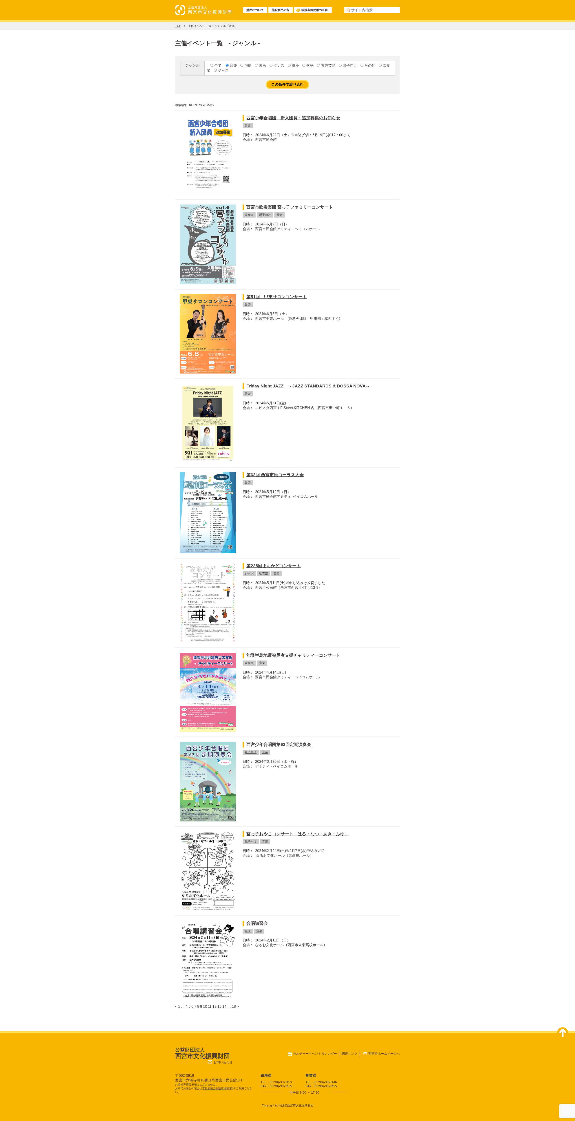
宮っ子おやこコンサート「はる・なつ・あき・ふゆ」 (297, 834)
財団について (255, 10)
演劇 (248, 65)
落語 (310, 65)
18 (234, 1006)
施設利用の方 (280, 10)
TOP (178, 26)
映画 (262, 65)
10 (205, 1006)
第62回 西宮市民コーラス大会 (275, 474)
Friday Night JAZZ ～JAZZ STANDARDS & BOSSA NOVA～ (308, 386)
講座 (295, 65)
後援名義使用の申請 (314, 10)
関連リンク (349, 1053)
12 (214, 1006)
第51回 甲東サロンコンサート (276, 296)
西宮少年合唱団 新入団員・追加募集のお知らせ (293, 118)
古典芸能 (328, 65)
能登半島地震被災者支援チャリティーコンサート (293, 655)
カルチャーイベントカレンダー (315, 1053)
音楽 (233, 65)
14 (224, 1006)
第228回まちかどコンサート (273, 565)
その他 (370, 65)
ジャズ (223, 70)
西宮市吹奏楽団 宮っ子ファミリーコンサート (289, 207)
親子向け (350, 65)
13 (219, 1006)
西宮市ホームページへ (384, 1053)
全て (217, 65)
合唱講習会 (257, 923)
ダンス (279, 65)
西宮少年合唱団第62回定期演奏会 (278, 744)
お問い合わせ (223, 1062)
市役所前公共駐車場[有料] (217, 1088)
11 (210, 1006)
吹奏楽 (249, 214)
